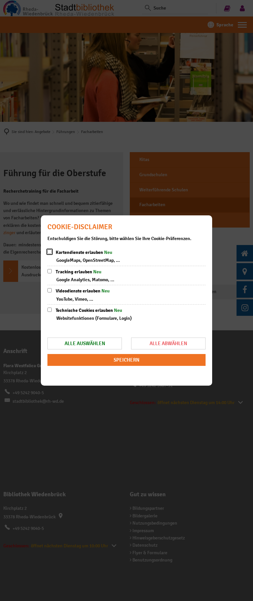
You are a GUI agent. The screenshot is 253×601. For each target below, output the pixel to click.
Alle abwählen (168, 343)
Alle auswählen (85, 343)
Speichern (126, 360)
